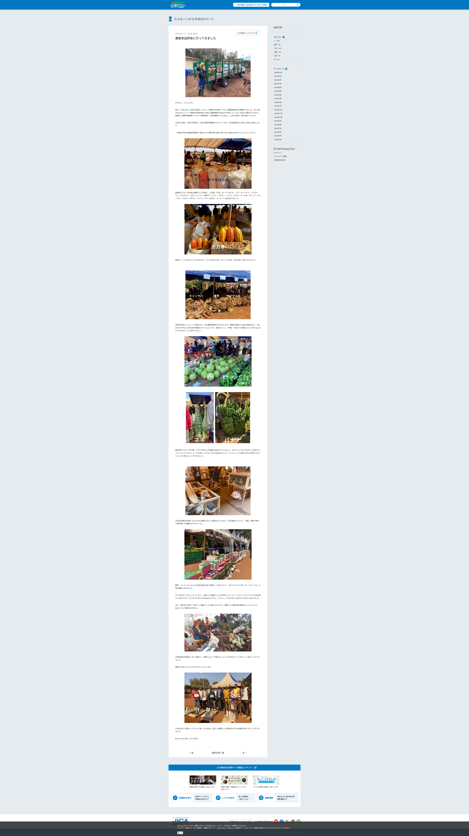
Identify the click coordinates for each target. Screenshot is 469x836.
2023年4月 (278, 95)
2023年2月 (278, 102)
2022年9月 (278, 121)
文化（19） (278, 48)
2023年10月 (278, 72)
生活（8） (277, 55)
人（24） (277, 41)
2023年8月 (278, 80)
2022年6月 (278, 132)
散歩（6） (277, 44)
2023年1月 (278, 106)
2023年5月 (278, 91)
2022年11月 (278, 113)
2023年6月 (278, 87)
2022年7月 (278, 128)
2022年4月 (278, 139)
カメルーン (278, 152)
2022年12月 (278, 110)
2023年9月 (278, 76)
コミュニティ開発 (280, 156)
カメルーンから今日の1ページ (194, 19)
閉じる (180, 833)
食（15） (277, 59)
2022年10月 (278, 117)
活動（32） (278, 52)
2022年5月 (278, 136)
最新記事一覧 (218, 752)
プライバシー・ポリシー (225, 828)
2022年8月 (278, 124)
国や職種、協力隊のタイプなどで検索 (251, 5)
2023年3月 (278, 98)
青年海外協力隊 (279, 160)
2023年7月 (278, 83)
